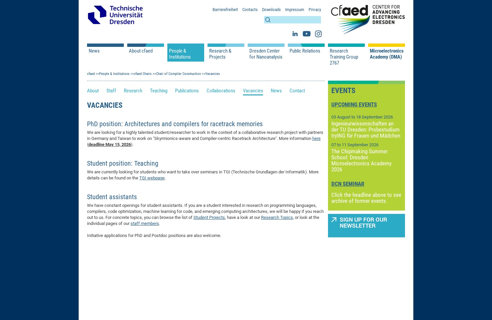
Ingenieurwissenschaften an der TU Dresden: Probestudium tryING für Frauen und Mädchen (365, 129)
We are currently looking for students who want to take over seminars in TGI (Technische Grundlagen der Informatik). (198, 171)
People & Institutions (180, 54)
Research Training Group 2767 (344, 57)
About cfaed (141, 51)
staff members (145, 223)
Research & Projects (220, 54)
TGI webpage (152, 177)
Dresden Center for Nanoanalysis (265, 54)
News (94, 51)
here (316, 138)
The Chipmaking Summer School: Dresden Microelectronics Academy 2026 (361, 160)
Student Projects (209, 217)
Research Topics (277, 217)
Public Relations (305, 51)
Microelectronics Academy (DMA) (386, 54)
